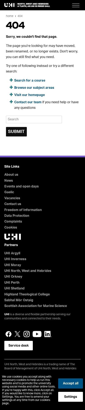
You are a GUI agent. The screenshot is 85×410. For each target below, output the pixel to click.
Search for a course (29, 80)
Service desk (18, 345)
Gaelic (9, 192)
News (8, 180)
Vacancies (12, 198)
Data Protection (16, 215)
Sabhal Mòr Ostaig (18, 300)
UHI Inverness (15, 259)
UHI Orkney (13, 276)
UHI (6, 314)
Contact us (12, 204)
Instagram (27, 334)
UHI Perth (11, 282)
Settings (70, 396)
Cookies (10, 227)
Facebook (8, 334)
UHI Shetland (14, 288)
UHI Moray (12, 265)
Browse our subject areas (34, 87)
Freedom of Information (23, 210)
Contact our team (27, 102)
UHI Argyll (12, 253)
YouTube (37, 334)
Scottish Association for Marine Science (35, 306)
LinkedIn (48, 334)
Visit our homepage (29, 95)
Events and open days (21, 186)
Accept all (70, 383)
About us (11, 174)
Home (9, 16)
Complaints (13, 221)
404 (20, 16)
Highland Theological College (27, 294)
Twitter (17, 334)
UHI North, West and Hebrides (27, 271)
